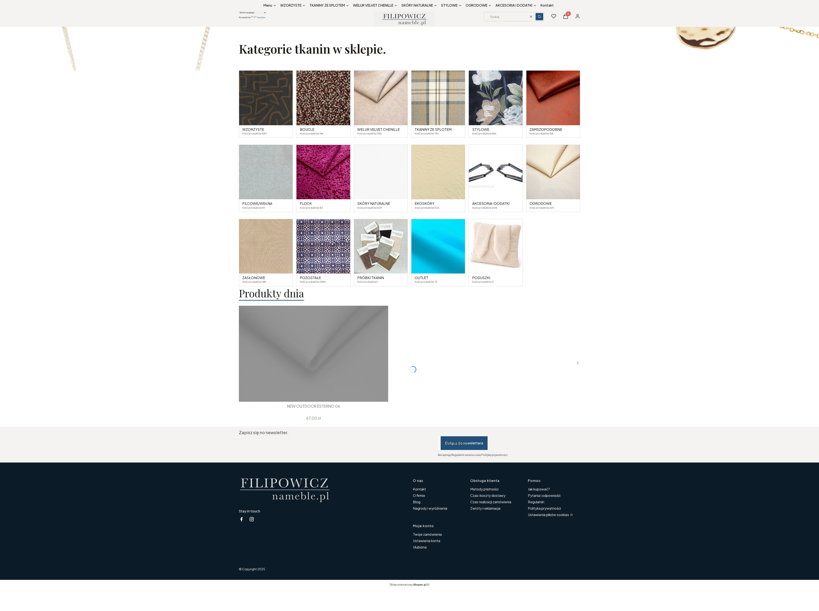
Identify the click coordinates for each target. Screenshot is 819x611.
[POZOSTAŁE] (323, 246)
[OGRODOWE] (553, 172)
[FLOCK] (323, 172)
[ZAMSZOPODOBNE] (553, 98)
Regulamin (536, 502)
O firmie (419, 495)
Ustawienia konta (426, 540)
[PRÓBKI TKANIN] (381, 246)
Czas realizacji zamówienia (490, 502)
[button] (539, 16)
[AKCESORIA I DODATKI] (495, 172)
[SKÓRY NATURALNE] (381, 172)
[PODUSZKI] (495, 246)
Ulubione (420, 547)
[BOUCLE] (323, 98)
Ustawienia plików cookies (549, 514)
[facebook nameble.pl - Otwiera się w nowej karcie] (241, 519)
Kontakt (419, 489)
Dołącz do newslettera (464, 443)
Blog (416, 502)
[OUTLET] (438, 246)
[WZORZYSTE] (266, 98)
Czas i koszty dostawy (487, 495)
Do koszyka (310, 394)
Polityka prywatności (544, 508)
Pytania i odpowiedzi (544, 495)
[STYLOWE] (495, 98)
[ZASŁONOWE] (266, 246)
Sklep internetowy (408, 584)
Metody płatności (484, 489)
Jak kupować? (539, 489)
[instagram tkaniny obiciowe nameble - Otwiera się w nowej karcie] (251, 519)
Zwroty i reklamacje (485, 508)
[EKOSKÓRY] (438, 172)
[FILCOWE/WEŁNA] (266, 172)
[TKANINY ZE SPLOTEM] (438, 98)
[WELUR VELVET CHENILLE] (381, 98)
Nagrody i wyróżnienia (430, 508)
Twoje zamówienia (427, 534)
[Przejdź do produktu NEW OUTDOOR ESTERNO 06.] (313, 354)
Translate (261, 17)
